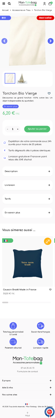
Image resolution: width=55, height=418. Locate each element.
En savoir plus (10, 106)
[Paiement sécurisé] (13, 341)
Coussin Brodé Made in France (19, 290)
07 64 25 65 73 (27, 368)
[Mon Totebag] (27, 3)
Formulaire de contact (27, 372)
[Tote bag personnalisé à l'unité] (13, 325)
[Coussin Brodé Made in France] (27, 261)
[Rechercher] (10, 3)
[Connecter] (44, 3)
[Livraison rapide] (40, 341)
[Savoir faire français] (40, 325)
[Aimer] (49, 93)
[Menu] (5, 3)
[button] (51, 41)
